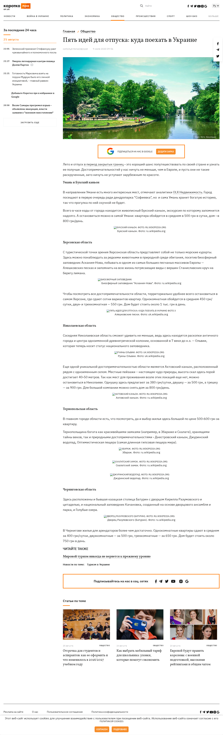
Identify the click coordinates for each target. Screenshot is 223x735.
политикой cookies (112, 721)
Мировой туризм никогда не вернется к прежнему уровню (107, 556)
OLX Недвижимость (187, 192)
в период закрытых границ (104, 164)
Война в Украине (38, 16)
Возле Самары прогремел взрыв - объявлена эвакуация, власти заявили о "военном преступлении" (32, 109)
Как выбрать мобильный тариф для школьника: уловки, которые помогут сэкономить (139, 655)
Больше (214, 16)
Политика (66, 16)
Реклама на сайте (13, 711)
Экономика (92, 16)
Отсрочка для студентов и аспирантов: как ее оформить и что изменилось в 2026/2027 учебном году (85, 658)
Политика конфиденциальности (109, 711)
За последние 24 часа (19, 30)
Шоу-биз (191, 16)
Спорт (171, 16)
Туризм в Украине (98, 564)
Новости (9, 16)
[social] (188, 6)
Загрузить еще (30, 122)
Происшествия (146, 16)
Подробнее (120, 729)
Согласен (101, 729)
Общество (117, 16)
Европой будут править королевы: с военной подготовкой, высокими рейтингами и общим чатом (190, 658)
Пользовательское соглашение (65, 711)
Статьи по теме (74, 601)
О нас (35, 711)
